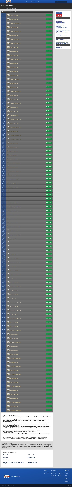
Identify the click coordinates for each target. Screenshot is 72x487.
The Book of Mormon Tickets (60, 22)
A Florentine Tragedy (32, 459)
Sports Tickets (53, 470)
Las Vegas (66, 472)
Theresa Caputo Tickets (60, 25)
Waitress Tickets (58, 34)
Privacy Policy (46, 472)
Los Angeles (67, 476)
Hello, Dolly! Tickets (59, 21)
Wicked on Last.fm (59, 47)
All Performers (53, 475)
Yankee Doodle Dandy (32, 462)
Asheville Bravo (6, 454)
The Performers (6, 459)
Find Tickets (49, 15)
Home (6, 8)
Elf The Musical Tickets (59, 28)
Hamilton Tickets (58, 19)
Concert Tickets (53, 472)
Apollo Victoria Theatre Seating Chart (62, 40)
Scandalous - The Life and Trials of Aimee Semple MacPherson (13, 463)
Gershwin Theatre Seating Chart (61, 39)
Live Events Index (61, 473)
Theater (38, 1)
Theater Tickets (9, 8)
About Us (45, 470)
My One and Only (31, 454)
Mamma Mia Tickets (59, 31)
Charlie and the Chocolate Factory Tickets (63, 30)
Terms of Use (46, 473)
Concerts (32, 1)
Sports (27, 1)
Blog (58, 470)
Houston (66, 478)
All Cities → (66, 481)
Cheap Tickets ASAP (5, 485)
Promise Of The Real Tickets (60, 23)
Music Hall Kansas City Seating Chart (62, 42)
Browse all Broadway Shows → (62, 35)
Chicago (66, 475)
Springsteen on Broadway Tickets (61, 27)
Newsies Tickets (58, 26)
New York (66, 473)
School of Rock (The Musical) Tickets (62, 32)
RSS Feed (59, 475)
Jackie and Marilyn (31, 457)
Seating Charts (60, 472)
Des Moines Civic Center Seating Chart (62, 43)
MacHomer (5, 457)
